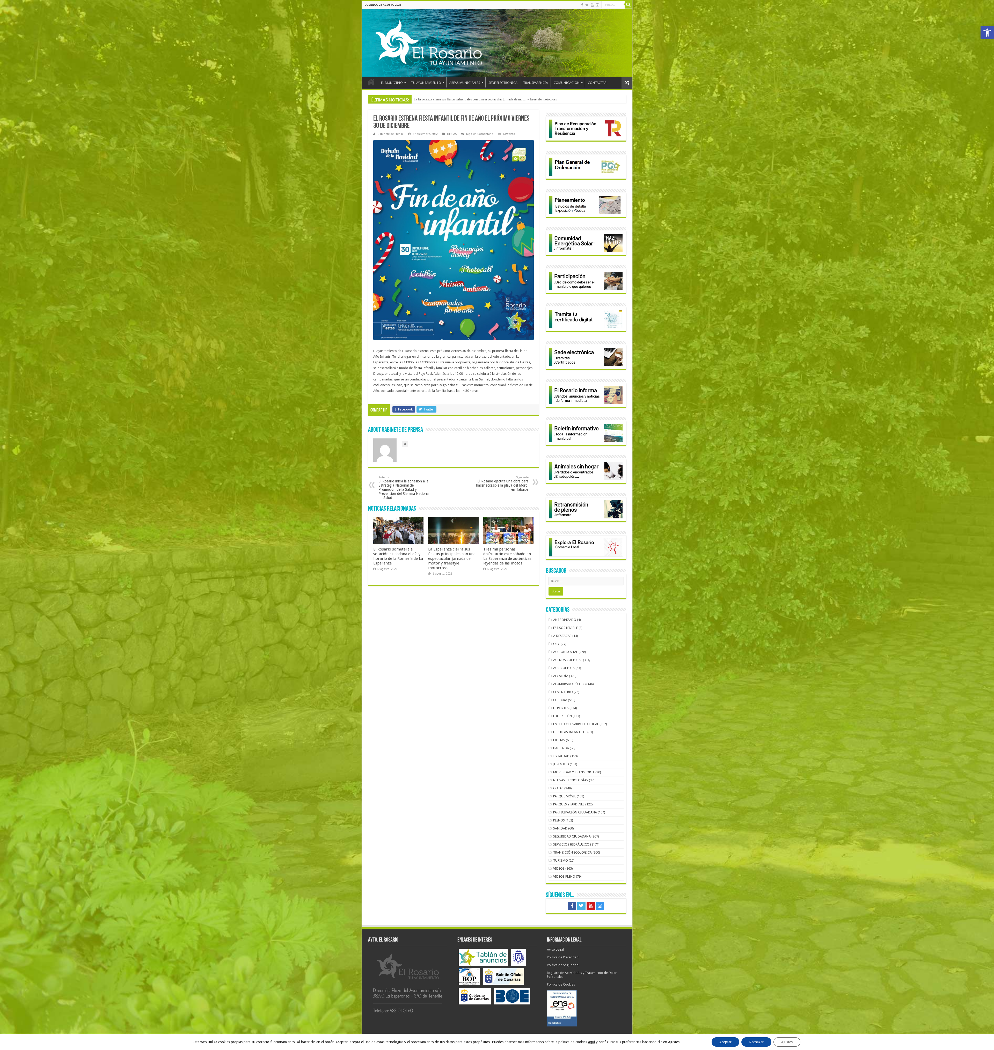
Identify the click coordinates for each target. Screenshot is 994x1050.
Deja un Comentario (479, 134)
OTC (556, 644)
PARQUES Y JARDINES (568, 804)
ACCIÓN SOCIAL (565, 652)
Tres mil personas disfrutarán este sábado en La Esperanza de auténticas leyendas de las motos (507, 556)
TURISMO (560, 860)
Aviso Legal (555, 949)
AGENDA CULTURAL (567, 660)
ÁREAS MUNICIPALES (464, 83)
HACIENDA (561, 748)
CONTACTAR (597, 83)
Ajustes (787, 1042)
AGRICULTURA (564, 668)
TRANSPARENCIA (535, 83)
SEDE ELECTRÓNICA (502, 83)
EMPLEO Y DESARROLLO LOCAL (576, 724)
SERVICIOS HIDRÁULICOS (572, 844)
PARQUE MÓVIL (564, 796)
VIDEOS (559, 868)
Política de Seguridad (563, 965)
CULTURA (560, 700)
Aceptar (725, 1042)
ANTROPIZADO (564, 620)
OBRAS (558, 788)
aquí (591, 1042)
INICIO (371, 82)
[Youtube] (592, 5)
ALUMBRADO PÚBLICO (570, 684)
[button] (987, 32)
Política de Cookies (561, 984)
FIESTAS (452, 134)
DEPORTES (561, 708)
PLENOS (559, 820)
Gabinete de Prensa (390, 134)
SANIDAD (560, 828)
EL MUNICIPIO (392, 83)
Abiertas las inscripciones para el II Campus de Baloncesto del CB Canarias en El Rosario (476, 99)
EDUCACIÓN (562, 716)
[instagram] (597, 5)
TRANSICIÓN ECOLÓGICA (572, 852)
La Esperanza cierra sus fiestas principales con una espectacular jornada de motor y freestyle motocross (452, 558)
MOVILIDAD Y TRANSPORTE (574, 772)
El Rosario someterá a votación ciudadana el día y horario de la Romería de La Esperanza (398, 556)
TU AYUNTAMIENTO (426, 83)
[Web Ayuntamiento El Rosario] (497, 43)
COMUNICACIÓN (567, 83)
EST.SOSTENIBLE (565, 628)
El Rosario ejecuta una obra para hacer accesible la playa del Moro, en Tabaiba (502, 483)
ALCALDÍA (560, 676)
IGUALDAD (561, 756)
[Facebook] (582, 5)
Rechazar (756, 1042)
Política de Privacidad (563, 957)
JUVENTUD (561, 764)
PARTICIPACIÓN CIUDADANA (575, 812)
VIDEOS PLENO (564, 876)
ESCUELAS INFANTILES (570, 732)
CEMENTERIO (563, 692)
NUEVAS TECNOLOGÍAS (570, 780)
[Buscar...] (628, 5)
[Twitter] (587, 5)
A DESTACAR (562, 636)
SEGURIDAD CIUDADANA (572, 836)
